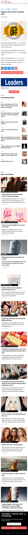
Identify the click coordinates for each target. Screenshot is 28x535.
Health (2, 127)
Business (8, 9)
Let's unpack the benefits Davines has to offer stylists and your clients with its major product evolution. (13, 293)
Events (2, 120)
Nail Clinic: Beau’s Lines (7, 161)
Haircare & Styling (6, 285)
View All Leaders (14, 92)
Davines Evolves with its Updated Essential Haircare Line (11, 288)
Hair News (14, 9)
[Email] (2, 68)
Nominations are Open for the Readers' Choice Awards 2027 (9, 154)
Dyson (18, 43)
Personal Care (16, 52)
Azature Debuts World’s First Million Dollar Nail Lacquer (11, 147)
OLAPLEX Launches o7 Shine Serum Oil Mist (13, 474)
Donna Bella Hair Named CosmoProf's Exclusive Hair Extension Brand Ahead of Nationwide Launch (14, 383)
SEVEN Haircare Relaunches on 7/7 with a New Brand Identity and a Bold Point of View (14, 350)
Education (3, 111)
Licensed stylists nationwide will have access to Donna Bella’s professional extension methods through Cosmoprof (13, 389)
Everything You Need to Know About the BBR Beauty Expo (14, 319)
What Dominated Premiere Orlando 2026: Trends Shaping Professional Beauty (10, 139)
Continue (14, 528)
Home (2, 9)
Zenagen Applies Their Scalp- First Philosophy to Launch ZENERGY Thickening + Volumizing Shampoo (12, 506)
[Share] (5, 68)
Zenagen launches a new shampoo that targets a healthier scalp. (13, 511)
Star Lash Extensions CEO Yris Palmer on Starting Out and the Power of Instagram (9, 106)
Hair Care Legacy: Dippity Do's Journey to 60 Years (13, 226)
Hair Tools (4, 411)
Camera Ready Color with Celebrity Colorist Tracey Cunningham (12, 195)
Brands (2, 102)
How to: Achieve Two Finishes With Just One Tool (14, 415)
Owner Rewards (18, 58)
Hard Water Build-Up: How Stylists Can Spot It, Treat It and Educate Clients (10, 114)
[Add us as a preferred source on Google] (16, 68)
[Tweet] (12, 68)
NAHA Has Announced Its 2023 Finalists (9, 122)
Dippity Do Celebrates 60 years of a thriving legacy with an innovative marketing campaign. (12, 231)
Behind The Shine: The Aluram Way (12, 444)
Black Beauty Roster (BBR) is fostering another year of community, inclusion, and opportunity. (13, 324)
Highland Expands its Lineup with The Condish (13, 258)
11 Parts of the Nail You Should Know (9, 130)
